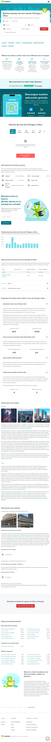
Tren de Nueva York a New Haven (34, 656)
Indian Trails (21, 536)
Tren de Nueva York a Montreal (33, 654)
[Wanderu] (5, 1)
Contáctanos (29, 721)
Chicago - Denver (4, 630)
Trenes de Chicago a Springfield (7, 632)
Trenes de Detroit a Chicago (7, 663)
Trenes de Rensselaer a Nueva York (34, 660)
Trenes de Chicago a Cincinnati (33, 630)
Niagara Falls (18, 493)
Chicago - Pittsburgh (31, 634)
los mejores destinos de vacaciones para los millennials (18, 428)
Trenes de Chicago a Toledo (33, 632)
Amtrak (3, 272)
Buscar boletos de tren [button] (25, 605)
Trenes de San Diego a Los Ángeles (8, 656)
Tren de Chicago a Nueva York (33, 628)
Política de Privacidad (31, 729)
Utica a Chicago (33, 385)
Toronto (23, 493)
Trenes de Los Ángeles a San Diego (8, 654)
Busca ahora (13, 586)
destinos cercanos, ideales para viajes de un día (12, 455)
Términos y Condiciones (32, 727)
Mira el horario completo (25, 155)
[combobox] (13, 25)
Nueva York (32, 493)
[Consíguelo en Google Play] (42, 109)
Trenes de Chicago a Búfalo (6, 638)
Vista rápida (11, 42)
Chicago (28, 493)
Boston (38, 493)
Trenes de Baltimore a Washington (8, 661)
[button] (49, 1)
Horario (4, 42)
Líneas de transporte (27, 42)
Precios (18, 42)
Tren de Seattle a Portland (32, 661)
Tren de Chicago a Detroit (6, 636)
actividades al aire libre (44, 441)
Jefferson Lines (29, 536)
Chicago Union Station (12, 533)
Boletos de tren (4, 707)
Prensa (12, 727)
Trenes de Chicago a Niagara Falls (8, 628)
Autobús (3, 721)
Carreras (13, 729)
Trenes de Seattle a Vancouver (33, 663)
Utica (25, 707)
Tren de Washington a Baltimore (7, 660)
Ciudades (4, 46)
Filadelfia (36, 498)
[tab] (6, 21)
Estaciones (11, 46)
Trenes (2, 724)
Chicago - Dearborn (5, 634)
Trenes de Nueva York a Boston (33, 658)
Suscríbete (6, 222)
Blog (12, 724)
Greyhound (3, 498)
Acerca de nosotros (15, 721)
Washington (4, 499)
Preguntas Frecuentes (38, 42)
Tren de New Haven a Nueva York (8, 658)
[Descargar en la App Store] (31, 109)
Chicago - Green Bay (31, 638)
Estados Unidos (12, 707)
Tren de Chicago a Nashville (33, 636)
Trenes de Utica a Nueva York (7, 646)
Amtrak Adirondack (10, 495)
